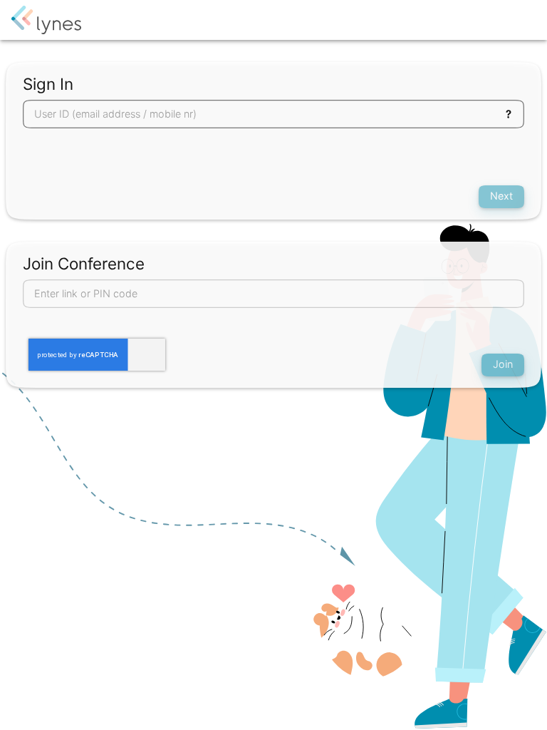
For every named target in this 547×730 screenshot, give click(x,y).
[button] (508, 114)
